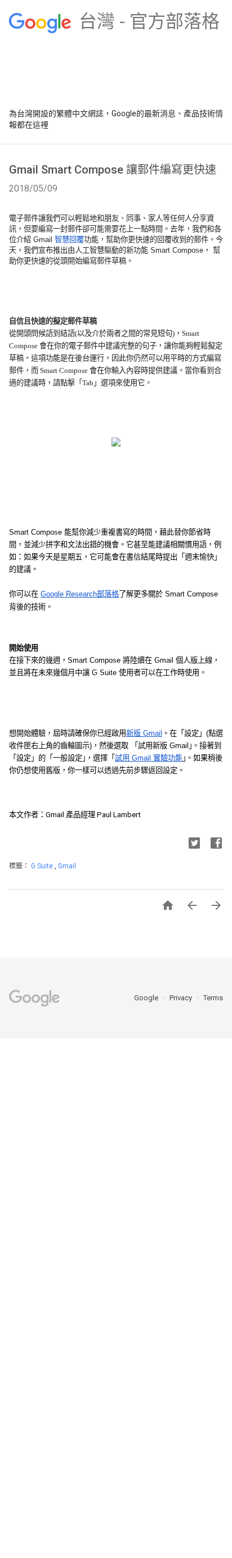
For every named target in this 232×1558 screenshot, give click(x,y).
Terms (213, 998)
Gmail (67, 866)
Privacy (181, 998)
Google (147, 998)
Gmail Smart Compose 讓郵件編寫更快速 (112, 169)
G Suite (43, 866)
